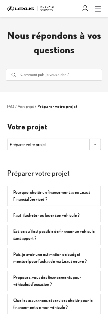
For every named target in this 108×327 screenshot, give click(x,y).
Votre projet (26, 107)
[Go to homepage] (31, 8)
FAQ (10, 107)
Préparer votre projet (57, 107)
